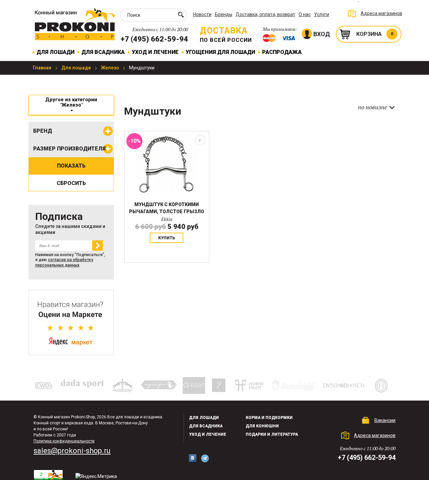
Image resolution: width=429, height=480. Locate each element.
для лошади (204, 417)
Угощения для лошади (220, 52)
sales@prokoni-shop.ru (72, 450)
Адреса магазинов (381, 13)
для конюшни (262, 426)
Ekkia (166, 219)
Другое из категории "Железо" (71, 102)
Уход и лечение (155, 52)
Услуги (321, 14)
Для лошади (55, 52)
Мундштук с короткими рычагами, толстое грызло (166, 208)
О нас (305, 14)
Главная (42, 67)
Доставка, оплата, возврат (265, 14)
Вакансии (384, 420)
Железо (110, 67)
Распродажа (282, 52)
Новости (202, 14)
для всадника (206, 426)
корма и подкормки (269, 417)
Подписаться (97, 245)
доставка (224, 30)
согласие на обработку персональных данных (64, 262)
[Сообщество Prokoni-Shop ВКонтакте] (192, 458)
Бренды (223, 14)
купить (166, 238)
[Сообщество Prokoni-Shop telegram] (205, 458)
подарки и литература (272, 434)
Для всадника (103, 52)
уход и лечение (207, 434)
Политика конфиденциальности (64, 441)
